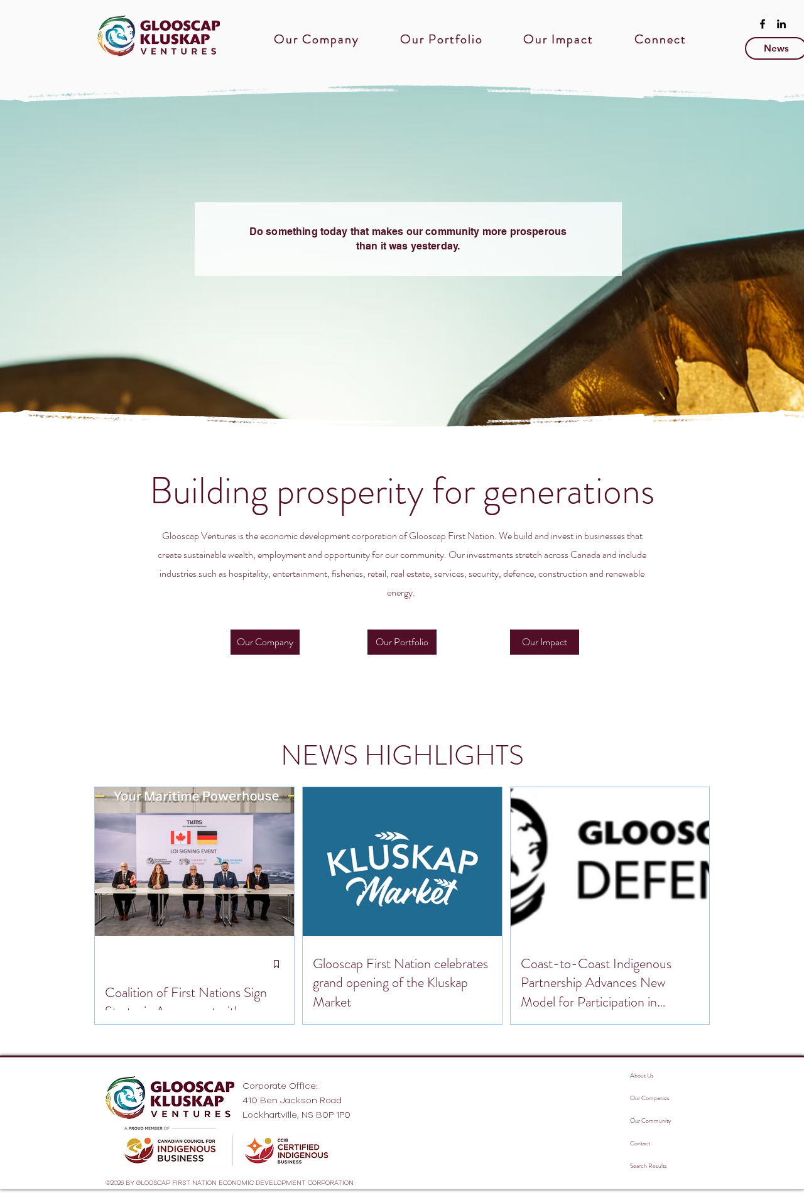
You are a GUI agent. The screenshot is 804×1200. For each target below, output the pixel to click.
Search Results (648, 1165)
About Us (642, 1075)
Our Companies (650, 1098)
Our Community (650, 1120)
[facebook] (762, 24)
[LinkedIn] (781, 24)
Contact (640, 1143)
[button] (317, 39)
